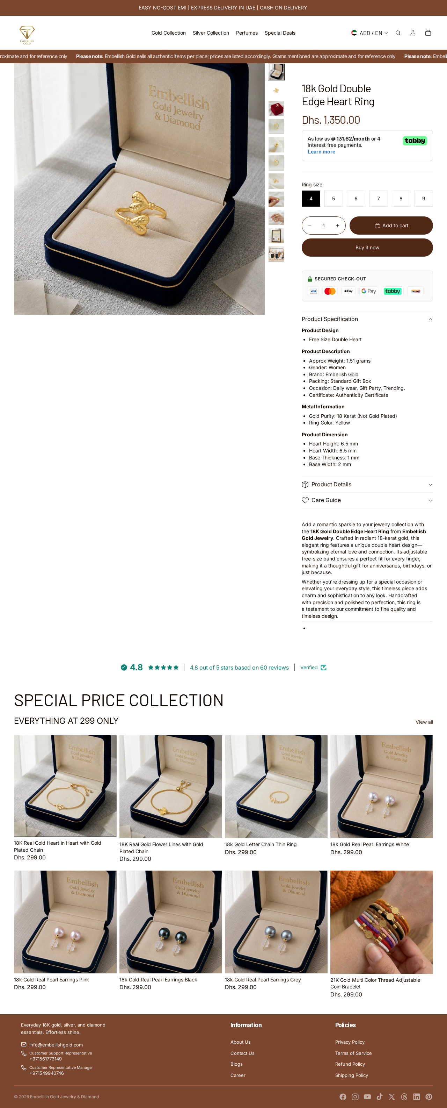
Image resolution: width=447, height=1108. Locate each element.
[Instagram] (355, 1097)
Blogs (236, 1064)
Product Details (331, 484)
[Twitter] (392, 1097)
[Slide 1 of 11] (276, 72)
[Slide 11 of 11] (276, 254)
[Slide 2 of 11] (276, 90)
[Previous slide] (24, 786)
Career (238, 1075)
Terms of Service (353, 1053)
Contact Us (242, 1053)
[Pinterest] (429, 1097)
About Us (240, 1042)
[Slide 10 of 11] (276, 235)
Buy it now (367, 247)
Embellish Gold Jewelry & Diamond (64, 1096)
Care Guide (326, 499)
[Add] (106, 826)
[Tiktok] (379, 1097)
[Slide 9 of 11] (276, 217)
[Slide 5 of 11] (276, 144)
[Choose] (316, 827)
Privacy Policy (350, 1042)
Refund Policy (350, 1064)
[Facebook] (343, 1097)
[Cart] (428, 33)
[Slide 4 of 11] (276, 126)
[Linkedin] (416, 1097)
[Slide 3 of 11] (276, 108)
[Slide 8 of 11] (276, 199)
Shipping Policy (351, 1075)
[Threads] (404, 1097)
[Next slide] (106, 786)
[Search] (398, 33)
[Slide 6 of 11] (276, 163)
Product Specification (330, 318)
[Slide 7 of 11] (276, 181)
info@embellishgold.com (56, 1045)
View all (424, 722)
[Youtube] (367, 1097)
